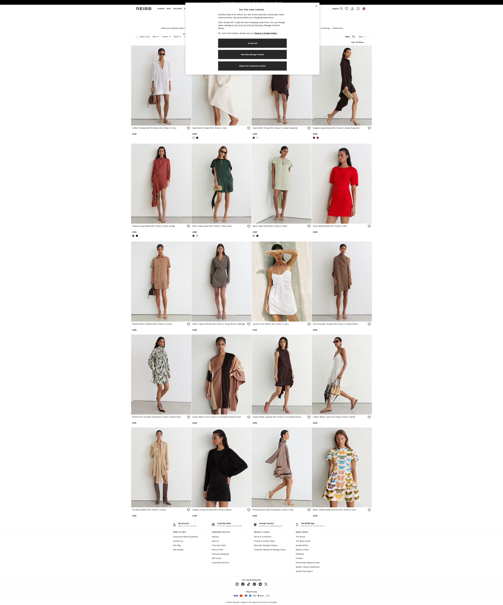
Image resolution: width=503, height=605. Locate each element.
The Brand (300, 537)
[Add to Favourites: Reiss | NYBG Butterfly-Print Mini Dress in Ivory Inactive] (369, 510)
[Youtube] (260, 584)
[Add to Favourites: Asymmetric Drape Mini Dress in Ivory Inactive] (248, 128)
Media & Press (302, 550)
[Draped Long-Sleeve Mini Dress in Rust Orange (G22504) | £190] (161, 184)
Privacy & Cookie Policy (264, 541)
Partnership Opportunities (307, 563)
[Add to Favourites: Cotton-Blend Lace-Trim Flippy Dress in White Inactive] (369, 417)
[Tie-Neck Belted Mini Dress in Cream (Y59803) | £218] (161, 467)
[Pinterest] (254, 584)
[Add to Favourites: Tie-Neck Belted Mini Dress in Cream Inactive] (188, 510)
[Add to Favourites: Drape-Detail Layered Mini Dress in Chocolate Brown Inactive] (309, 417)
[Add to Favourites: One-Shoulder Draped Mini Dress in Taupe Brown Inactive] (369, 324)
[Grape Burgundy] (197, 138)
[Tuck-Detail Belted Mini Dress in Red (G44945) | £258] (342, 184)
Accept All (252, 43)
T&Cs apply (275, 2)
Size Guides (178, 550)
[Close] (316, 6)
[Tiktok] (249, 584)
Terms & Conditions (262, 537)
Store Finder (217, 550)
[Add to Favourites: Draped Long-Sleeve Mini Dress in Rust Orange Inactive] (188, 226)
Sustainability (302, 545)
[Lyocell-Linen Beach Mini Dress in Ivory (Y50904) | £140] (282, 282)
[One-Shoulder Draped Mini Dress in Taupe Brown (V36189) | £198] (342, 282)
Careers (299, 558)
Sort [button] (361, 37)
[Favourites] (346, 9)
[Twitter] (266, 584)
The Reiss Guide (303, 541)
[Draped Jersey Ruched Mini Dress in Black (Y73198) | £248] (221, 467)
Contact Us (178, 541)
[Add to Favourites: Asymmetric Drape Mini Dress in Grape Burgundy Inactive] (309, 128)
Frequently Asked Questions (185, 537)
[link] (337, 8)
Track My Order (219, 545)
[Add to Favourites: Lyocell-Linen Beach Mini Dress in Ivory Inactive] (309, 324)
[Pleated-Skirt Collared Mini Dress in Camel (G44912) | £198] (161, 282)
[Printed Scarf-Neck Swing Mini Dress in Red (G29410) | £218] (282, 467)
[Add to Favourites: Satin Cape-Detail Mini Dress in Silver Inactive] (309, 226)
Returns (215, 541)
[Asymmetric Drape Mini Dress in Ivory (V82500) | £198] (221, 86)
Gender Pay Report (304, 571)
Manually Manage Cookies (265, 545)
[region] (252, 39)
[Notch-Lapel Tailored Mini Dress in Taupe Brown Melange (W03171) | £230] (221, 282)
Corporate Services (220, 563)
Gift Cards (216, 558)
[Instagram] (237, 584)
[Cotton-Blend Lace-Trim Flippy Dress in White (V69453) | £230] (342, 375)
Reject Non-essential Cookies (252, 66)
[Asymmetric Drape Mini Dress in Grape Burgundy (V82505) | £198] (282, 86)
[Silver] (197, 236)
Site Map (177, 545)
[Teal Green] (193, 236)
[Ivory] (193, 138)
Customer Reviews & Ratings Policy (269, 550)
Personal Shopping (220, 554)
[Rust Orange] (317, 138)
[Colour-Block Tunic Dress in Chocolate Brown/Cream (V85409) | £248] (221, 375)
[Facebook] (243, 584)
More (347, 36)
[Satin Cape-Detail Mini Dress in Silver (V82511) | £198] (282, 184)
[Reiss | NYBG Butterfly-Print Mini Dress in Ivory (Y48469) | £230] (342, 467)
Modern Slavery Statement (308, 567)
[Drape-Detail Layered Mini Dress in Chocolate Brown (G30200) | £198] (282, 375)
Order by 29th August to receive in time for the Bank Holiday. (247, 2)
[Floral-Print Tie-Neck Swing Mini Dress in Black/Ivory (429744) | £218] (161, 375)
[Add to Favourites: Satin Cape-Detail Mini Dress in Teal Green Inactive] (248, 226)
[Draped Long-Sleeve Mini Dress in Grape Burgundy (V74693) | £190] (342, 86)
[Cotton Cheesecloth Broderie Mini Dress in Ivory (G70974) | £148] (161, 86)
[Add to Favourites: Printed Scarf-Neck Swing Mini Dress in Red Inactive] (309, 510)
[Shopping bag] (358, 9)
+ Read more (337, 27)
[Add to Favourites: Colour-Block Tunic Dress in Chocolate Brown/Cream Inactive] (248, 417)
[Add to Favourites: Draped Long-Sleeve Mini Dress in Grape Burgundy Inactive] (369, 128)
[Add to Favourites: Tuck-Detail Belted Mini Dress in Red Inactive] (369, 226)
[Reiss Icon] (143, 9)
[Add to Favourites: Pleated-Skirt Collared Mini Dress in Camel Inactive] (188, 324)
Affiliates (300, 554)
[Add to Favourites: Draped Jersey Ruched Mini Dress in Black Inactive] (248, 510)
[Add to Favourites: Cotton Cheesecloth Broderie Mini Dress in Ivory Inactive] (188, 128)
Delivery (215, 537)
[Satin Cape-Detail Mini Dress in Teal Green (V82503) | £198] (221, 184)
